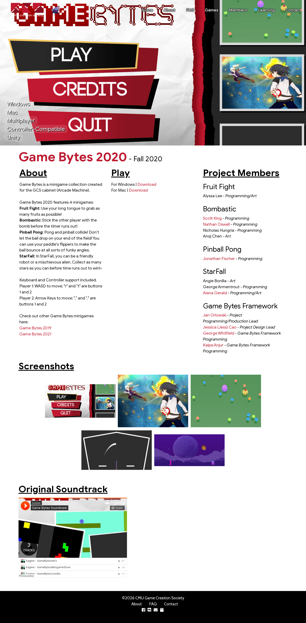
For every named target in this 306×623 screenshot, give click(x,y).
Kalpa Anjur (213, 344)
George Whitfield (218, 333)
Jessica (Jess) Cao (219, 327)
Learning (266, 9)
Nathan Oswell (216, 224)
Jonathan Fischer (219, 258)
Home (147, 9)
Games (211, 9)
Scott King (212, 218)
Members (238, 9)
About (169, 9)
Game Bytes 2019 (35, 327)
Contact (293, 9)
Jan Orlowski (214, 315)
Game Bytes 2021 (35, 333)
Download (146, 184)
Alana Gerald (215, 292)
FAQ (190, 9)
